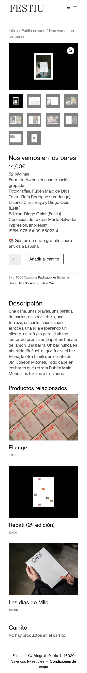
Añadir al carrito (44, 258)
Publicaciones (33, 30)
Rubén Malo (47, 283)
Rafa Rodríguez (28, 283)
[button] (70, 50)
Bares (12, 283)
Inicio (13, 30)
